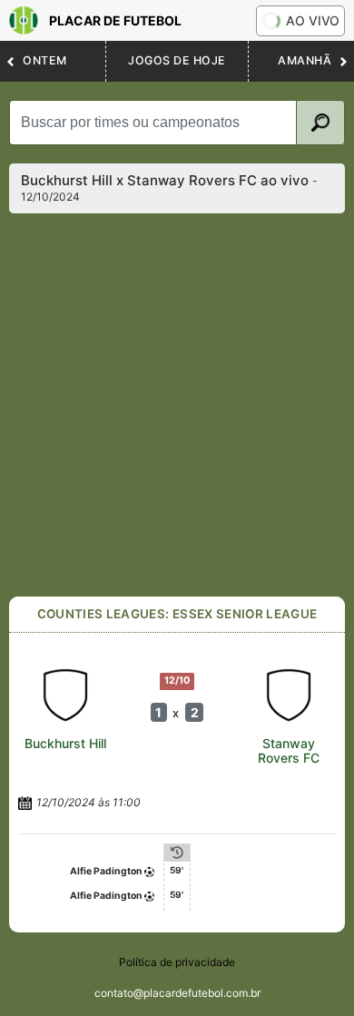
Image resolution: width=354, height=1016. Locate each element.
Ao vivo (312, 20)
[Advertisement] (177, 405)
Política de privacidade (177, 962)
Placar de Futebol (115, 20)
